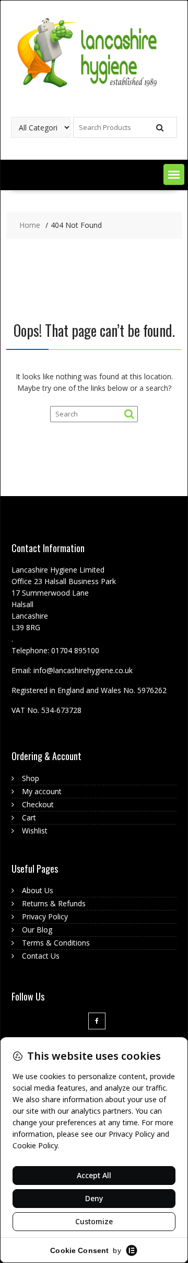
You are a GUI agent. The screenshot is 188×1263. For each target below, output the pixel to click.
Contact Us (41, 956)
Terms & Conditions (56, 943)
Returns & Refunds (54, 903)
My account (42, 791)
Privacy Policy (45, 916)
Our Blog (37, 930)
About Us (37, 890)
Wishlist (35, 831)
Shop (30, 778)
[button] (173, 174)
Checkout (38, 804)
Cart (29, 817)
